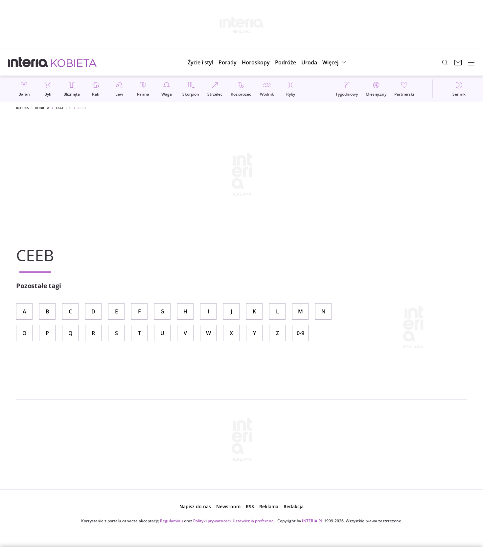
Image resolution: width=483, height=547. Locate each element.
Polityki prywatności (212, 521)
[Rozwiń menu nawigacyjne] (471, 62)
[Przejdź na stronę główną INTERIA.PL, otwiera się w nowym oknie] (28, 62)
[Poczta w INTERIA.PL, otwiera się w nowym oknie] (458, 62)
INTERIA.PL (312, 521)
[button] (255, 62)
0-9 (300, 333)
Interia (22, 107)
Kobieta (42, 107)
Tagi (59, 107)
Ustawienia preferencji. (254, 520)
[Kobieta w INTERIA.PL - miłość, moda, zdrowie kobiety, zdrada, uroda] (74, 62)
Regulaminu (171, 521)
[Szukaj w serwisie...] (444, 62)
